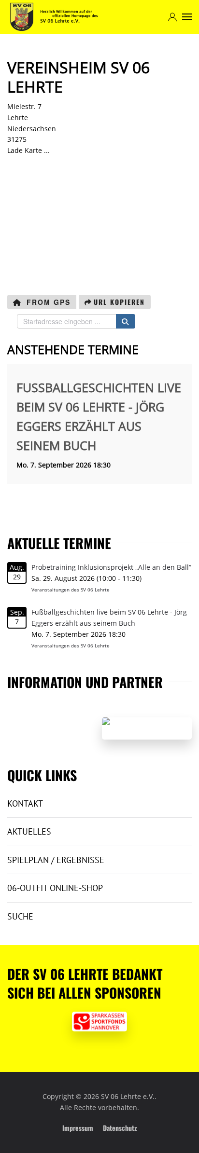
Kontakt (25, 803)
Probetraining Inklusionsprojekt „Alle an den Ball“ (111, 567)
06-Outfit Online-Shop (55, 887)
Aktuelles (29, 831)
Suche (20, 916)
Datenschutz (120, 1128)
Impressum (77, 1128)
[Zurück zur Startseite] (53, 17)
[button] (187, 17)
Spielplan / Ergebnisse (55, 859)
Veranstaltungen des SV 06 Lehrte (70, 589)
